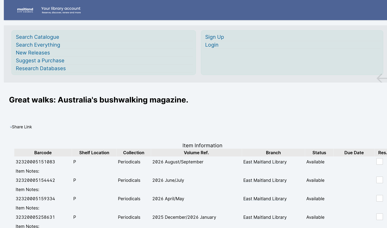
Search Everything (38, 45)
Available (315, 161)
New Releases (33, 53)
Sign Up (214, 37)
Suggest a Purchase (40, 60)
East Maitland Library (265, 161)
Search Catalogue (37, 37)
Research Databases (41, 68)
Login (211, 45)
